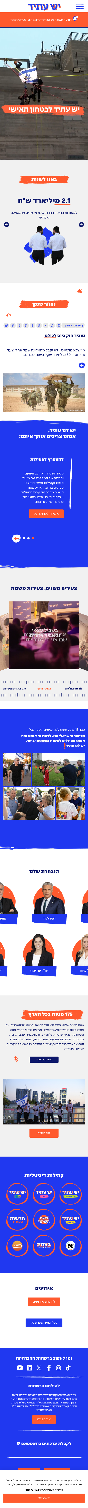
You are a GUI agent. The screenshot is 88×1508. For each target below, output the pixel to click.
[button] (6, 224)
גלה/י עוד (32, 1489)
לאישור (44, 1498)
